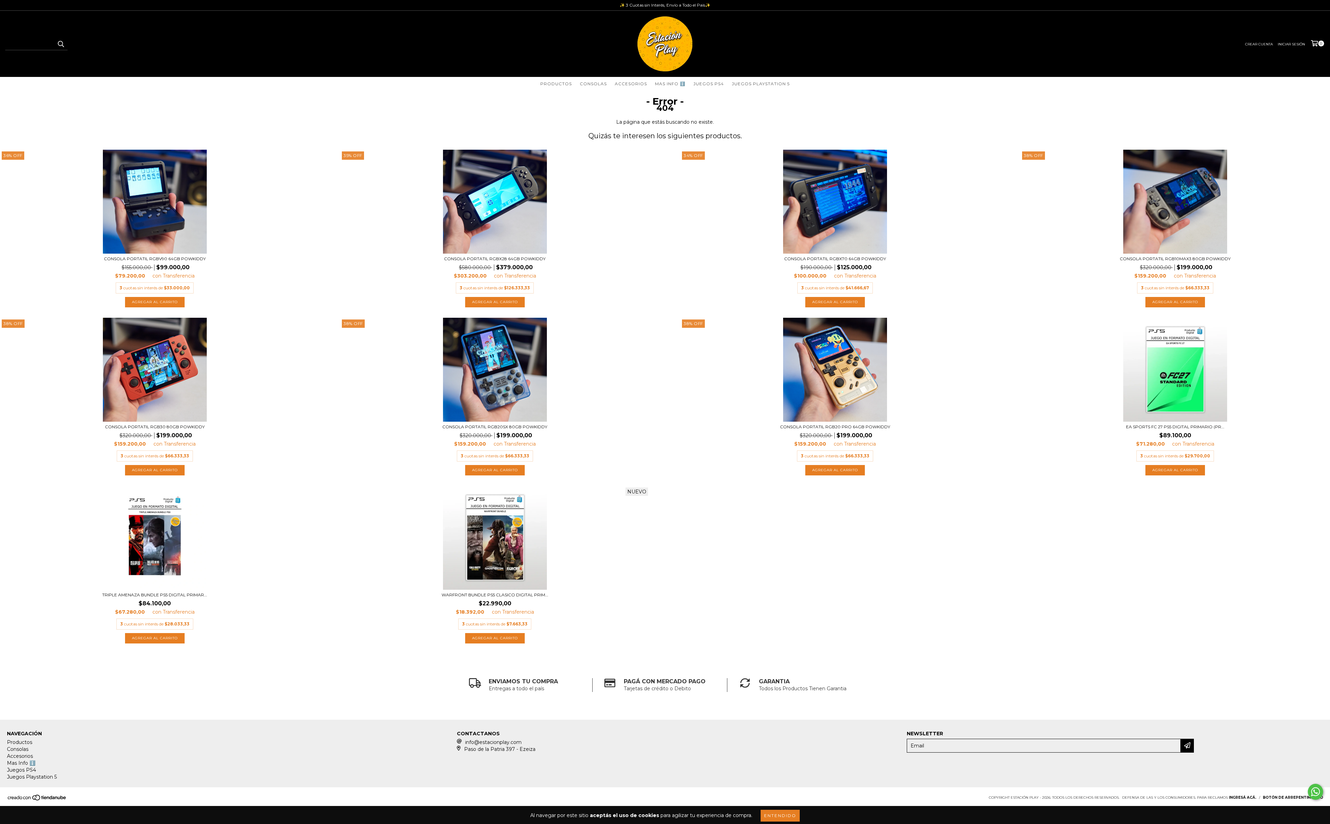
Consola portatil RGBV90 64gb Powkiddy (155, 258)
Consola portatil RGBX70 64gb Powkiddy (835, 258)
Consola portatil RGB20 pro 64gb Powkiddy (835, 426)
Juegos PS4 (708, 83)
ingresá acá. (1242, 797)
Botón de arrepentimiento (1293, 797)
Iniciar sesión (1291, 44)
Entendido (780, 815)
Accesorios (631, 83)
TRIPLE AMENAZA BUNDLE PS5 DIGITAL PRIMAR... (154, 594)
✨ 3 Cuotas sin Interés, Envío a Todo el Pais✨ (665, 5)
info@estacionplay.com (493, 742)
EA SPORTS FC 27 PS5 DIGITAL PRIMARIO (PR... (1175, 426)
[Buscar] (61, 44)
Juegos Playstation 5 (761, 83)
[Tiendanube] (37, 799)
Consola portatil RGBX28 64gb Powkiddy (495, 258)
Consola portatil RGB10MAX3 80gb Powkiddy (1175, 258)
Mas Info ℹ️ (670, 83)
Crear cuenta (1259, 44)
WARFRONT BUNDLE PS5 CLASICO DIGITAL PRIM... (495, 594)
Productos (556, 83)
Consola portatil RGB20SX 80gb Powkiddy (494, 426)
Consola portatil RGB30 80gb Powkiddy (155, 426)
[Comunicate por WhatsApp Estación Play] (1315, 792)
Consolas (593, 83)
